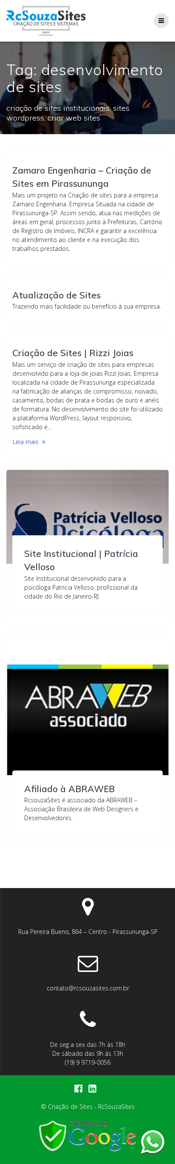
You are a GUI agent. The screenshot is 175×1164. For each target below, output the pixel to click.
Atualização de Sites (56, 295)
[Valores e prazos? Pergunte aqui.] (153, 1142)
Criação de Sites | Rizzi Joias (72, 352)
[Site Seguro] (87, 1151)
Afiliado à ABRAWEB (69, 788)
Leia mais (25, 442)
